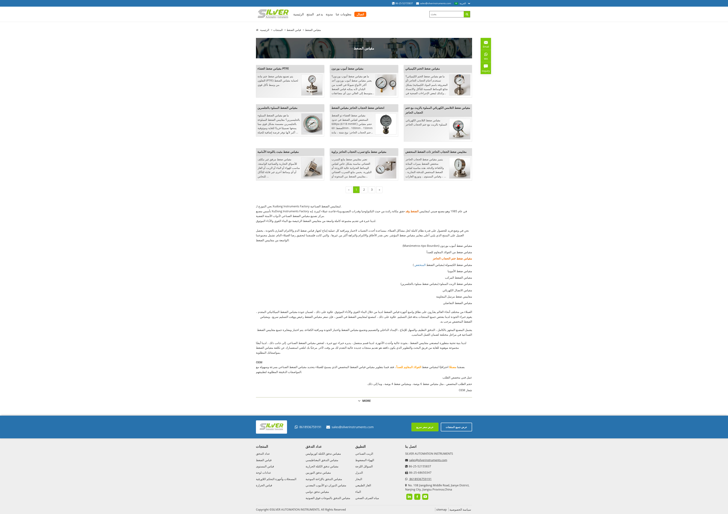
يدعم (320, 14)
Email (485, 45)
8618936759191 (310, 427)
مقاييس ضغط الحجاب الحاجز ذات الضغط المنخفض (436, 152)
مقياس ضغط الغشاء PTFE (273, 68)
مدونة (329, 14)
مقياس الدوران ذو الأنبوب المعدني (326, 485)
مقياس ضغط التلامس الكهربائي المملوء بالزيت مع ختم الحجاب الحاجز (437, 110)
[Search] (467, 14)
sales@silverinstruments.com (435, 3)
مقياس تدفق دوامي (317, 492)
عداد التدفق (263, 453)
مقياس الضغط (313, 30)
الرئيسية (298, 14)
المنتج (310, 14)
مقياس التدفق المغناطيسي (322, 460)
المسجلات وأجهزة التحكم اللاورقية (276, 479)
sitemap (441, 509)
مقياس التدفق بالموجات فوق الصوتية (328, 498)
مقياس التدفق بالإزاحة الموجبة (324, 479)
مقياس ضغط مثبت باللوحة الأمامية (278, 152)
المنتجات (278, 30)
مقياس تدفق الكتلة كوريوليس (323, 453)
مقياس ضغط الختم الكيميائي (422, 68)
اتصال (360, 14)
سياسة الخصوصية (460, 509)
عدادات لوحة (263, 472)
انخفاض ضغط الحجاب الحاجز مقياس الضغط (357, 108)
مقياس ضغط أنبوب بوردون (347, 68)
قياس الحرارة (264, 485)
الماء (358, 492)
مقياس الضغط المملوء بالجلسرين (277, 108)
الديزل (359, 472)
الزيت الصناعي (364, 453)
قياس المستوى (265, 466)
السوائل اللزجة (364, 466)
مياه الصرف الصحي (367, 498)
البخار (358, 479)
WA (484, 59)
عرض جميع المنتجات (456, 427)
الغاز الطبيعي (363, 485)
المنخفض (420, 265)
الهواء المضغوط (364, 460)
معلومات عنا (343, 14)
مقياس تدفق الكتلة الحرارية (322, 466)
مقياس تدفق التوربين (318, 472)
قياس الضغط (294, 30)
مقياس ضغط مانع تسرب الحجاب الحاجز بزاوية (358, 152)
